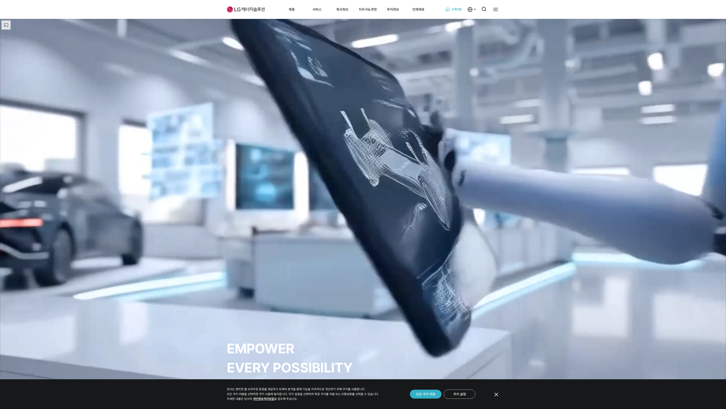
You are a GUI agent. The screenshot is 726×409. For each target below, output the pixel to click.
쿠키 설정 (459, 394)
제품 (292, 9)
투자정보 (393, 9)
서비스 (317, 9)
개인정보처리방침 (263, 399)
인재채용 (418, 9)
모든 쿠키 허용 (426, 394)
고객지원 (456, 9)
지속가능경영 (368, 9)
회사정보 (342, 9)
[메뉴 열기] (495, 9)
